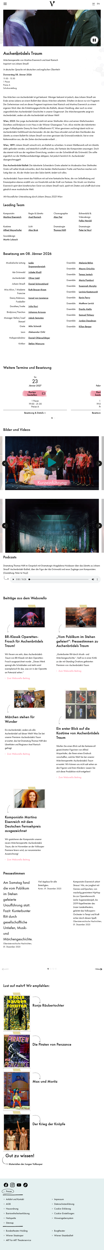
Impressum (59, 1199)
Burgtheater (59, 1230)
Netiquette (11, 1218)
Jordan (87, 320)
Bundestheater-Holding (16, 1230)
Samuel (86, 314)
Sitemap (10, 1222)
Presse (9, 1191)
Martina (12, 217)
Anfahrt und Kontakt (15, 1199)
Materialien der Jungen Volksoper (26, 1164)
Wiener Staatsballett (63, 1235)
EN (98, 3)
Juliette (34, 272)
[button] (52, 418)
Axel (34, 217)
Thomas (60, 230)
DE (93, 3)
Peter (85, 230)
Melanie (86, 262)
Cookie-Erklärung (62, 1208)
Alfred (12, 230)
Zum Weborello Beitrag (18, 678)
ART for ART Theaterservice (18, 1240)
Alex (58, 217)
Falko (85, 220)
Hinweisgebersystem (63, 1218)
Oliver (34, 278)
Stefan (36, 343)
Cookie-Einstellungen (64, 1213)
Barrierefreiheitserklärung (18, 1213)
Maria (86, 280)
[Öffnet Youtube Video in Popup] (52, 462)
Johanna (37, 312)
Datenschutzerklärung (64, 1203)
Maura (87, 268)
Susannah (88, 285)
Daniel (38, 283)
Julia (33, 306)
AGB (8, 1203)
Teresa (86, 274)
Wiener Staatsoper (14, 1235)
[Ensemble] (52, 532)
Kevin (84, 297)
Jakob (36, 317)
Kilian (85, 326)
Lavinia (88, 291)
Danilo (85, 309)
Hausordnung (12, 1208)
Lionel (38, 297)
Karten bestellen (32, 393)
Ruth (37, 289)
